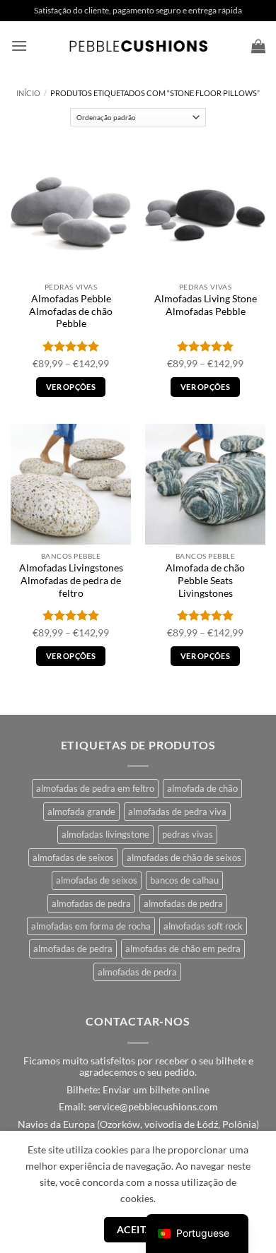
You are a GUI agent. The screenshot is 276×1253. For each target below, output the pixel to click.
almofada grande (81, 811)
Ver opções (71, 386)
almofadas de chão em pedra (183, 948)
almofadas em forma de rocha (91, 926)
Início (28, 92)
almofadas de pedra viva (177, 811)
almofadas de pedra (91, 903)
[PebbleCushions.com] (138, 46)
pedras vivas (187, 834)
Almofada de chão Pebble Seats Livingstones (205, 580)
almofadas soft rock (203, 926)
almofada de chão (202, 788)
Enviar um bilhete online (156, 1089)
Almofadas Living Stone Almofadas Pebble (205, 305)
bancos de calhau (184, 880)
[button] (19, 45)
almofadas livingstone (105, 834)
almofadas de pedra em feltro (95, 788)
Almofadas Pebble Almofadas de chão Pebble (71, 311)
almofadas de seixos (73, 857)
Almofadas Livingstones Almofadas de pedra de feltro (71, 580)
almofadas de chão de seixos (184, 857)
